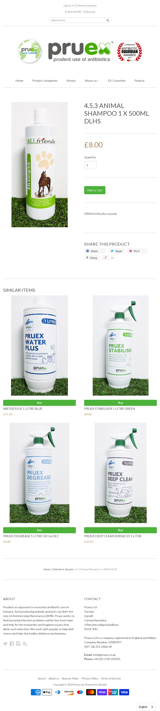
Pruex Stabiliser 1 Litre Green (109, 408)
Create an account (85, 5)
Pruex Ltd (78, 684)
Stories (71, 80)
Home (19, 80)
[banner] (80, 51)
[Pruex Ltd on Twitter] (5, 643)
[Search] (108, 20)
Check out (89, 11)
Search (42, 678)
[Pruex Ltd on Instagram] (18, 643)
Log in (67, 5)
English (143, 706)
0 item (73, 11)
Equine (69, 569)
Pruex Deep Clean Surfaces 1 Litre (113, 536)
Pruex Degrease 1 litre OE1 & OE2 (31, 536)
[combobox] (146, 707)
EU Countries (117, 80)
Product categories (45, 80)
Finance (140, 80)
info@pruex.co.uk (104, 654)
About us (91, 80)
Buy (39, 402)
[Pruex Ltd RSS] (24, 643)
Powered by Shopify (95, 684)
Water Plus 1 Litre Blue (22, 408)
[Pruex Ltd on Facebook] (12, 643)
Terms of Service (111, 678)
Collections (58, 569)
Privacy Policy (89, 678)
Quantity (90, 157)
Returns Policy (70, 678)
